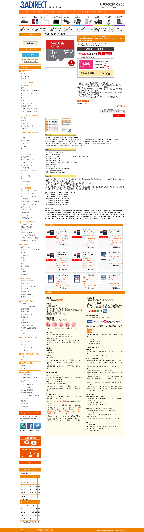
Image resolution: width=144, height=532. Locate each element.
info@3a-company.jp (59, 383)
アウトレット (25, 76)
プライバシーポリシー (27, 530)
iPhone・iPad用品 (26, 227)
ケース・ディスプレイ (28, 347)
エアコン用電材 (26, 387)
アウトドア (24, 356)
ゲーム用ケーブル (102, 29)
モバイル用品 (25, 230)
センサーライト (26, 283)
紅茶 (22, 100)
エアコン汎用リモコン (28, 398)
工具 (22, 320)
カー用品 (24, 368)
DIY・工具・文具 (109, 21)
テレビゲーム (25, 342)
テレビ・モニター (26, 135)
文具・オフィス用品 (27, 325)
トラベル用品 (25, 271)
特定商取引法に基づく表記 (45, 530)
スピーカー (24, 149)
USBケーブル (87, 29)
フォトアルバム (26, 333)
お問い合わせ (102, 12)
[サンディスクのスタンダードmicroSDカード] (51, 238)
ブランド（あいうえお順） (29, 111)
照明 (22, 258)
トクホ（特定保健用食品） (29, 109)
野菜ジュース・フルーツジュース (30, 94)
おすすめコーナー (24, 21)
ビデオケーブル (26, 29)
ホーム (28, 12)
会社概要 (92, 12)
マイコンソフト (26, 184)
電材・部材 (24, 322)
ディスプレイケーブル (57, 29)
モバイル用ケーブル (117, 29)
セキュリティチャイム (28, 289)
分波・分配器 (25, 123)
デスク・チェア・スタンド (29, 204)
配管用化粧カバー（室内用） (30, 377)
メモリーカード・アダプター (30, 196)
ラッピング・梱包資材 (28, 306)
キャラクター (25, 350)
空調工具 (24, 401)
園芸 (22, 331)
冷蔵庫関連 (24, 406)
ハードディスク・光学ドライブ (30, 193)
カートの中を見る (40, 12)
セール (23, 73)
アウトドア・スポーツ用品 (30, 354)
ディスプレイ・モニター (28, 190)
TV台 (22, 179)
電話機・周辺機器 (26, 232)
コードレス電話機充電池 (28, 235)
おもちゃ (24, 344)
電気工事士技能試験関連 (28, 328)
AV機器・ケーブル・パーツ (56, 21)
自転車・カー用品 (27, 363)
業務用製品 (24, 274)
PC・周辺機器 (67, 21)
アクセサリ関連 (26, 181)
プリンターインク (26, 207)
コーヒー (24, 98)
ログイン (52, 12)
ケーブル (24, 120)
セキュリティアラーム (28, 286)
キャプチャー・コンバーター (30, 201)
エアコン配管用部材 (27, 390)
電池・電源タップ (26, 266)
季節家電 (24, 252)
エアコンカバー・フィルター (30, 395)
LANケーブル (72, 29)
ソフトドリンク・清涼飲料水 (30, 90)
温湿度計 (24, 303)
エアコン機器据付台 (27, 384)
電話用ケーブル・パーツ (28, 240)
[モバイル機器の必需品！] (103, 260)
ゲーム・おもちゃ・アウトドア (119, 21)
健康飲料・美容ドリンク (28, 106)
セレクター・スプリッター (29, 170)
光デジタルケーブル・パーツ (30, 165)
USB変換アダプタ (26, 218)
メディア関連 (25, 168)
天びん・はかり (26, 311)
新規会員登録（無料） (31, 62)
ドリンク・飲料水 (35, 21)
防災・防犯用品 (26, 294)
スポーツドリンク (26, 103)
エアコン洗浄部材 (26, 393)
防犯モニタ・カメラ (27, 280)
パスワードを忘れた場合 (30, 59)
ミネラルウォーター (27, 85)
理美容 (23, 261)
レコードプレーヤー (27, 143)
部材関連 (24, 129)
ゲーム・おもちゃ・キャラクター (30, 338)
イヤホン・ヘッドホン (28, 146)
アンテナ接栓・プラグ (28, 126)
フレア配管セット (26, 374)
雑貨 (22, 269)
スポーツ (24, 359)
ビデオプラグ (25, 157)
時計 (22, 263)
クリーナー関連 (26, 176)
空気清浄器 (24, 255)
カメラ (23, 138)
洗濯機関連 (24, 403)
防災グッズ (24, 297)
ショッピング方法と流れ (78, 12)
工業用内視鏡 (25, 317)
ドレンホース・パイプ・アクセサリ (30, 381)
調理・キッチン (26, 247)
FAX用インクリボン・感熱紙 (30, 238)
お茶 (22, 88)
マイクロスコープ (26, 314)
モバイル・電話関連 (77, 21)
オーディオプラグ (26, 162)
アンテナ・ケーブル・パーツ (45, 21)
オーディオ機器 (26, 140)
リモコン (24, 173)
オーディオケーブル (41, 29)
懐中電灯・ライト (26, 291)
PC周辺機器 (24, 199)
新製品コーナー (26, 79)
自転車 (23, 365)
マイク (23, 151)
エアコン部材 (25, 372)
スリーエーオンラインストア (72, 5)
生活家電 (88, 21)
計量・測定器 (25, 309)
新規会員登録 (62, 12)
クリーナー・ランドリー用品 (30, 250)
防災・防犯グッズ (98, 21)
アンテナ (24, 118)
